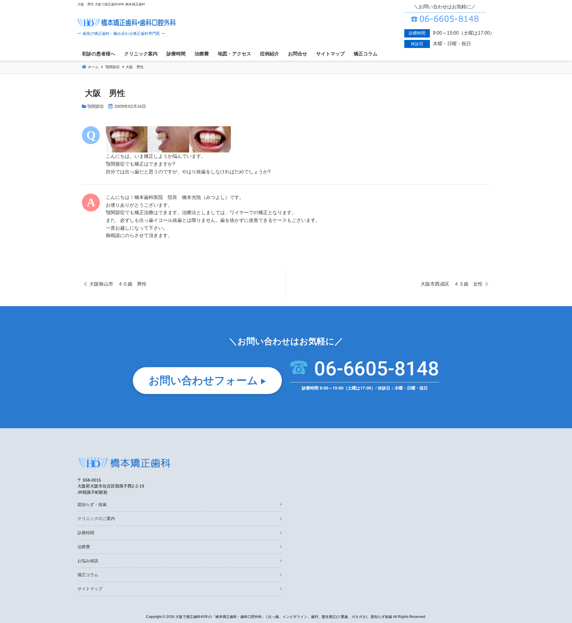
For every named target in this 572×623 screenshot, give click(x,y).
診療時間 (85, 532)
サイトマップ (89, 588)
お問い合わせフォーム (203, 379)
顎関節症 (95, 106)
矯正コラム (87, 574)
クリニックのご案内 (96, 518)
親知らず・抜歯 (92, 504)
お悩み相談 (87, 560)
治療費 (83, 546)
